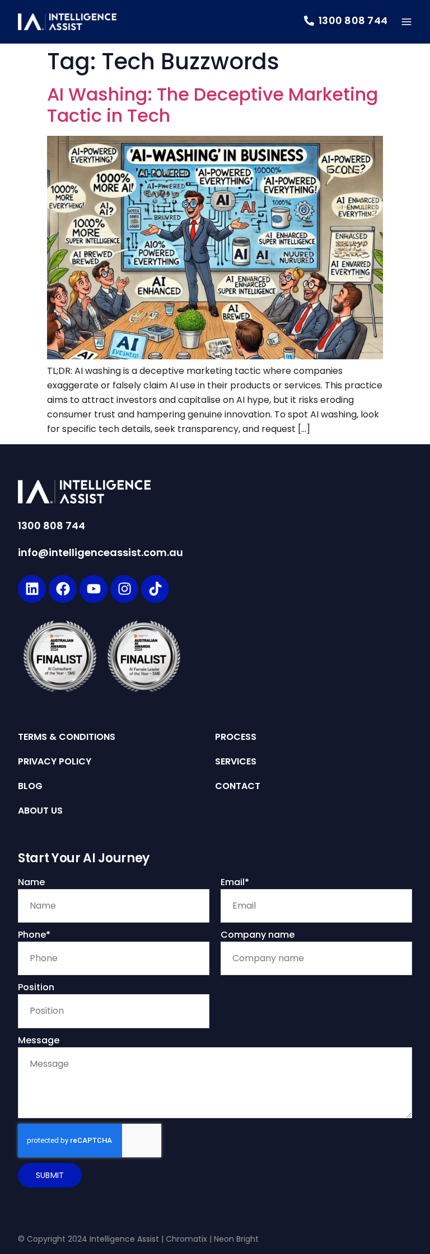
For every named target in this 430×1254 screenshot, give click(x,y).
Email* (235, 882)
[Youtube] (94, 589)
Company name (258, 934)
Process (235, 737)
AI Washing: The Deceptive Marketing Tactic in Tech (212, 105)
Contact (237, 786)
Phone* (34, 934)
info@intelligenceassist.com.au (100, 552)
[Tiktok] (155, 589)
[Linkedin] (32, 589)
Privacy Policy (54, 761)
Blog (30, 786)
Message (38, 1040)
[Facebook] (63, 589)
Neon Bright (236, 1238)
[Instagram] (124, 589)
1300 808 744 (51, 526)
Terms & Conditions (66, 737)
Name (31, 882)
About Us (40, 810)
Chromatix (186, 1238)
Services (235, 761)
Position (36, 987)
